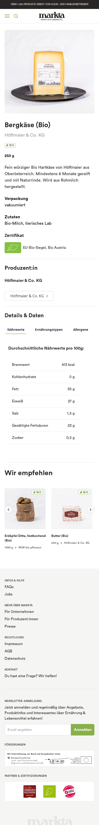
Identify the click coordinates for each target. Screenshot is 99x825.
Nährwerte (15, 329)
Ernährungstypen (49, 329)
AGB (8, 651)
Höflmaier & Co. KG (25, 135)
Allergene (80, 329)
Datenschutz (15, 658)
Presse (10, 626)
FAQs (9, 587)
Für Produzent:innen (21, 619)
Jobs (8, 594)
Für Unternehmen (19, 612)
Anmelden (82, 730)
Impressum (14, 644)
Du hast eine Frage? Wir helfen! (31, 676)
